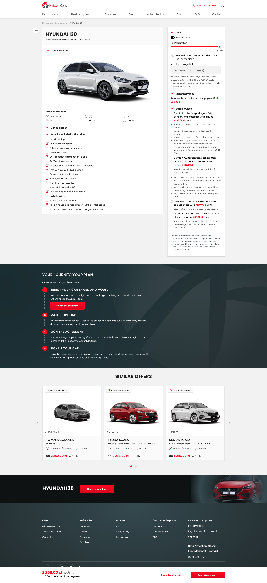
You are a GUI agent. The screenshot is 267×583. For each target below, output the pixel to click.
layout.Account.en (222, 5)
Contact (217, 14)
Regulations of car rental (202, 531)
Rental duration (179, 43)
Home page (47, 23)
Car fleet (84, 542)
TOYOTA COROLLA (60, 440)
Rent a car (49, 14)
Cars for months (62, 23)
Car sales (110, 14)
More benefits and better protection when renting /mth (195, 161)
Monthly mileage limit (182, 64)
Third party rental (81, 14)
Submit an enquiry (208, 575)
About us (85, 526)
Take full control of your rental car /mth (196, 215)
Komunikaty (123, 537)
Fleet (131, 14)
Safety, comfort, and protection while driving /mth (193, 117)
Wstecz (36, 30)
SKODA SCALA (118, 440)
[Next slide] (229, 423)
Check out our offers (67, 305)
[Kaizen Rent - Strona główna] (54, 5)
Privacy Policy (196, 525)
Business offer (183, 37)
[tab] (131, 466)
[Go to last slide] (38, 423)
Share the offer (169, 575)
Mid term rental (51, 526)
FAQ (197, 14)
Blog (179, 14)
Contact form (196, 557)
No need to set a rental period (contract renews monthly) (197, 57)
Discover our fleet (96, 489)
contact (213, 551)
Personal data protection (202, 520)
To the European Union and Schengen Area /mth (195, 203)
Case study (86, 537)
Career (84, 531)
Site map (193, 536)
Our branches (161, 531)
